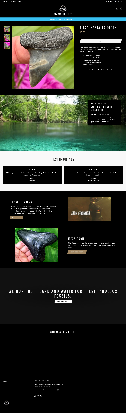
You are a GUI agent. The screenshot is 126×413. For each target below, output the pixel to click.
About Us (6, 1)
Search (5, 381)
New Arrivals (59, 14)
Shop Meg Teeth (77, 252)
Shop (70, 14)
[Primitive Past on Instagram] (35, 396)
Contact (13, 1)
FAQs (19, 1)
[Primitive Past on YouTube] (41, 396)
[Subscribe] (58, 390)
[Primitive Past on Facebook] (38, 396)
